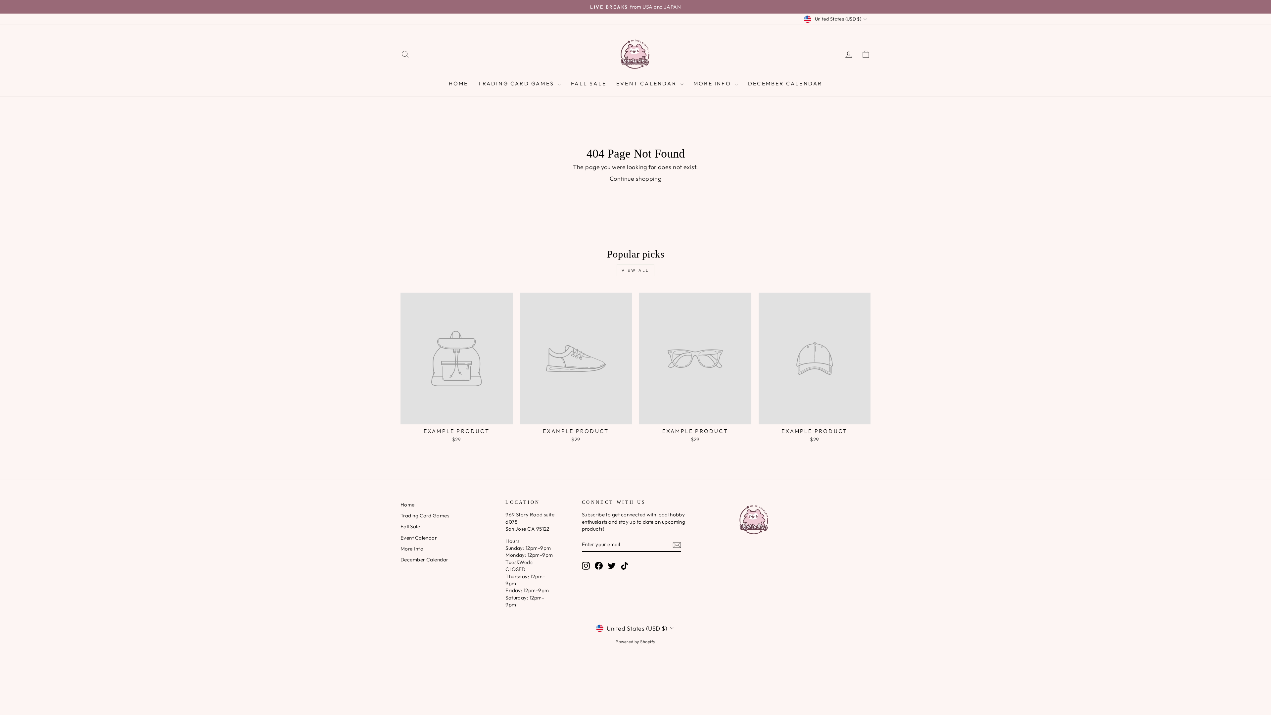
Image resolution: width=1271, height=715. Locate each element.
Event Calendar (647, 83)
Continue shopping (636, 178)
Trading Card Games (517, 83)
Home (458, 83)
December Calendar (785, 83)
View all (635, 270)
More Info (713, 83)
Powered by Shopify (635, 641)
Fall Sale (588, 83)
